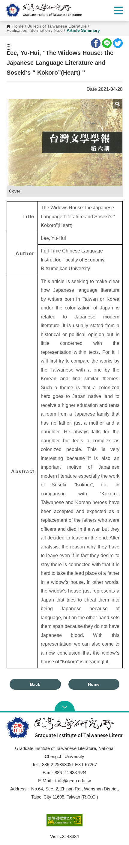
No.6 (58, 30)
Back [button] (35, 684)
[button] (49, 10)
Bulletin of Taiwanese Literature (57, 26)
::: (8, 45)
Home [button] (94, 684)
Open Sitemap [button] (65, 706)
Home (18, 26)
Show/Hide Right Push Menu (118, 10)
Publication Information (28, 30)
